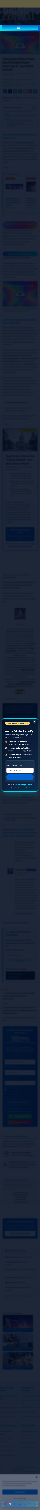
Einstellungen (20, 1505)
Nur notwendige (20, 1498)
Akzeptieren (20, 1492)
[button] (36, 1477)
